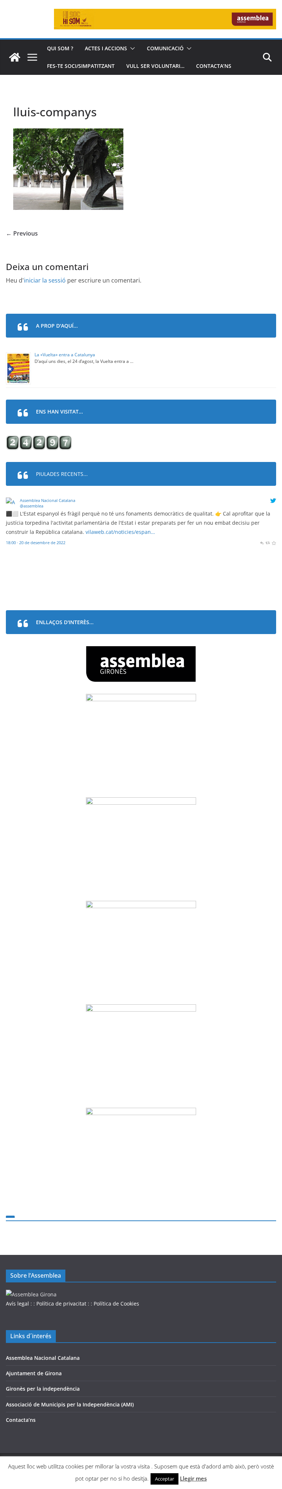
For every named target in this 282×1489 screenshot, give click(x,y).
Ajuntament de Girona (34, 1373)
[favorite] (273, 542)
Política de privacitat (61, 1303)
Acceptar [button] (164, 1478)
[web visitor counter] (39, 440)
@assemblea (31, 506)
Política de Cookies (116, 1303)
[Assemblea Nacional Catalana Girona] (15, 57)
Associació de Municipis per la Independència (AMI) (70, 1404)
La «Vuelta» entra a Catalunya (65, 355)
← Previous (22, 233)
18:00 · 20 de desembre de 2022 (35, 542)
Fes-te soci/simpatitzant (81, 65)
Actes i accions (106, 48)
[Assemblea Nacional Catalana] (11, 502)
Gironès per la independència (43, 1388)
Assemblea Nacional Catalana (47, 500)
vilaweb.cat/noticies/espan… (120, 531)
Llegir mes (193, 1478)
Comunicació (165, 48)
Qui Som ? (60, 48)
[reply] (261, 542)
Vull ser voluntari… (155, 65)
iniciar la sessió (45, 280)
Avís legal (17, 1303)
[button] (131, 48)
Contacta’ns (213, 65)
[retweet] (267, 542)
